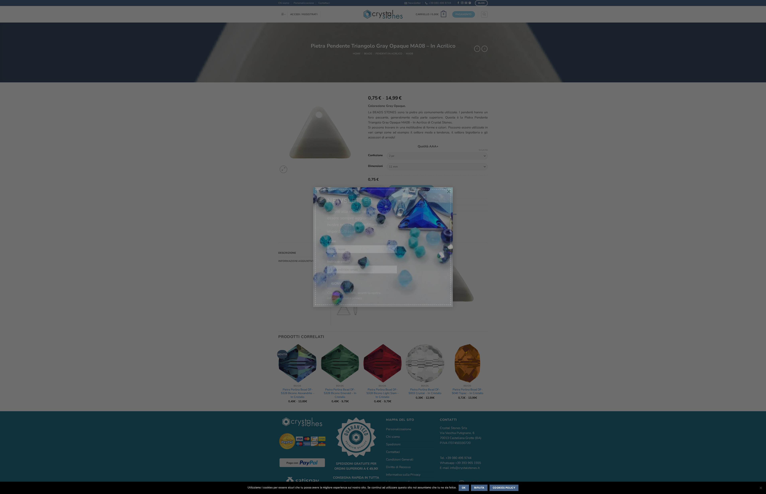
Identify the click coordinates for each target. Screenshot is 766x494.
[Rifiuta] (760, 489)
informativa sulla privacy (344, 294)
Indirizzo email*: (339, 258)
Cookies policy (504, 487)
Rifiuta (479, 487)
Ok (464, 487)
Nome (331, 237)
